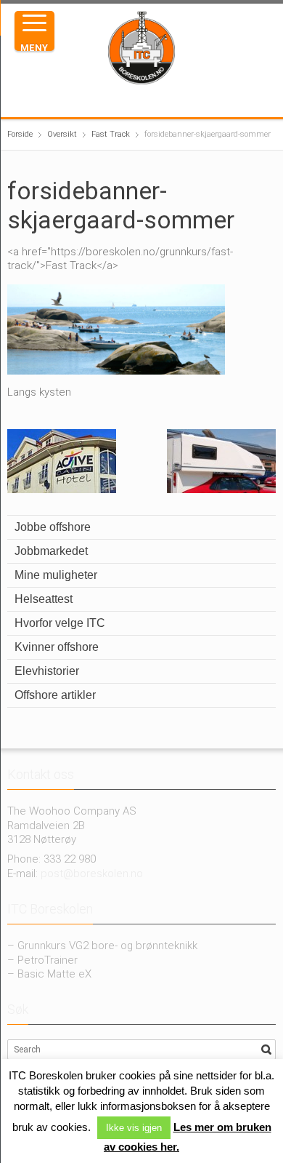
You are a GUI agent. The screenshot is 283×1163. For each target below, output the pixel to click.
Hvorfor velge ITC (60, 623)
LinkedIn (155, 100)
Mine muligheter (56, 575)
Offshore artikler (55, 695)
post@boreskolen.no (92, 873)
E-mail (178, 100)
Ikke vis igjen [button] (134, 1127)
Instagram (132, 100)
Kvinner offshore (57, 647)
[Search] (266, 1049)
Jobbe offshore (53, 527)
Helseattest (44, 599)
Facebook (109, 100)
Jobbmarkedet (51, 551)
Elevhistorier (47, 671)
